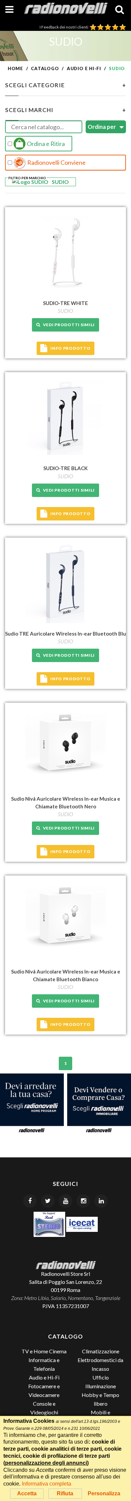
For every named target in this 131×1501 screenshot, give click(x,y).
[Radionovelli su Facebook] (30, 1201)
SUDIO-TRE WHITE (65, 303)
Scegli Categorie (65, 85)
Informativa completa (46, 1484)
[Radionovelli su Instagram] (83, 1201)
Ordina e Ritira (45, 143)
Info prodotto (70, 348)
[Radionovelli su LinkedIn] (101, 1201)
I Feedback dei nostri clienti (65, 27)
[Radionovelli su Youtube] (65, 1201)
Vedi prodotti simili (67, 324)
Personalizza (104, 1493)
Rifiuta (65, 1493)
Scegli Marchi (65, 109)
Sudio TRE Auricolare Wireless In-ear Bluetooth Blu (65, 634)
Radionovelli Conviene (56, 162)
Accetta (27, 1493)
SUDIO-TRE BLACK (65, 468)
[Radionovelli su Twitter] (47, 1201)
